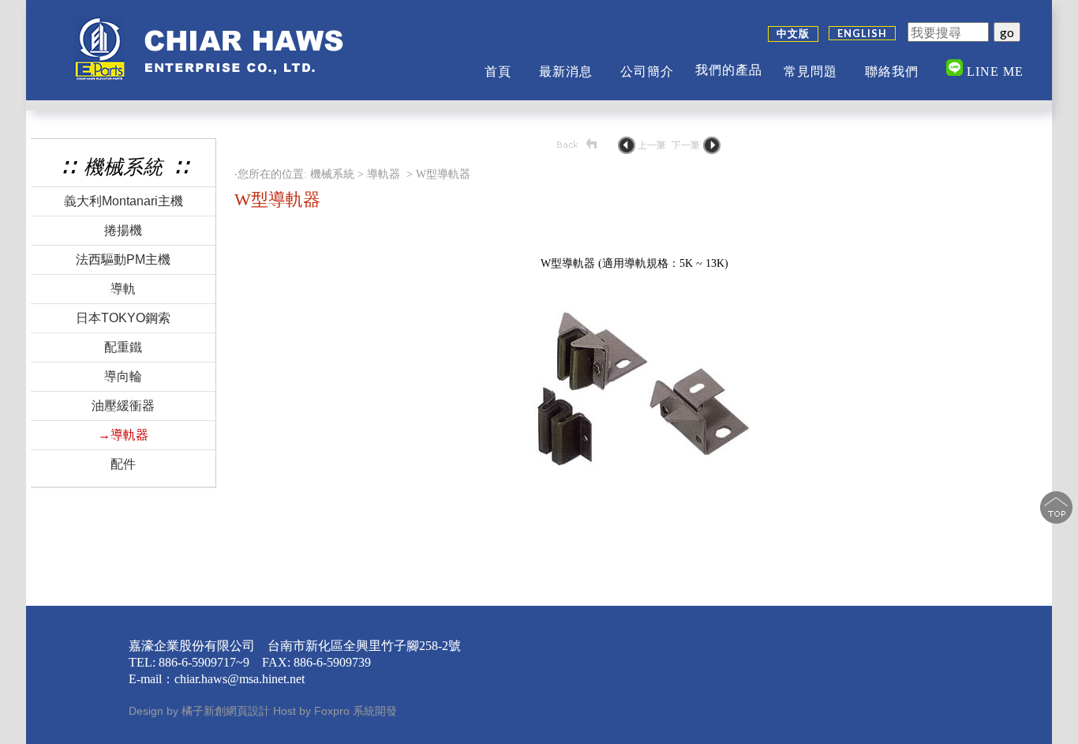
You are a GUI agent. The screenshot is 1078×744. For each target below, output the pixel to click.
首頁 (498, 71)
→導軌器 (123, 435)
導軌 (123, 288)
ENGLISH (862, 33)
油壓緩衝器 (123, 405)
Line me (993, 71)
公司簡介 (647, 71)
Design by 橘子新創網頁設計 (201, 711)
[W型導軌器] (636, 497)
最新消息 (566, 71)
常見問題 (810, 71)
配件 (123, 464)
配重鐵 (123, 347)
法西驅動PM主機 (123, 259)
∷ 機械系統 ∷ (123, 167)
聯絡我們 (892, 71)
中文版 (793, 33)
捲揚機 (123, 230)
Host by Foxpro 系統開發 (335, 711)
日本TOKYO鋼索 (123, 318)
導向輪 (123, 376)
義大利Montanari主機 (123, 201)
